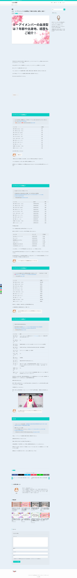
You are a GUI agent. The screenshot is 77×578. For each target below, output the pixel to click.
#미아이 (35, 429)
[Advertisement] (30, 53)
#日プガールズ (30, 194)
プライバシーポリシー (41, 575)
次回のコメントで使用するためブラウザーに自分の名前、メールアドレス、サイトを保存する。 (27, 558)
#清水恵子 (19, 425)
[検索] (64, 0)
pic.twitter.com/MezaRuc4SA (31, 328)
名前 (14, 548)
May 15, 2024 (24, 329)
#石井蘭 (22, 425)
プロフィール (46, 575)
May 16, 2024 (33, 122)
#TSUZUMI (22, 328)
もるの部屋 (14, 2)
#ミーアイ (25, 274)
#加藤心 (28, 425)
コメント (14, 536)
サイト (14, 555)
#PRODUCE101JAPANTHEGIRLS (20, 194)
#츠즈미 (25, 328)
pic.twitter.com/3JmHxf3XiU (32, 274)
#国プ (44, 429)
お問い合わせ (35, 575)
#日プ (27, 194)
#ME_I (42, 194)
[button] (15, 475)
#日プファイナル (38, 194)
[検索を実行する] (64, 9)
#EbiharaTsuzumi (17, 328)
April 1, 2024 (22, 276)
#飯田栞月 (16, 425)
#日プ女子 (34, 194)
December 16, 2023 (25, 197)
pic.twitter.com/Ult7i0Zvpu (22, 121)
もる (16, 493)
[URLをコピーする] (46, 475)
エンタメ (17, 13)
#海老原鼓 (25, 425)
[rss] (63, 0)
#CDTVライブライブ (19, 274)
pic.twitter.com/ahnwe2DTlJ (19, 430)
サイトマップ (30, 575)
